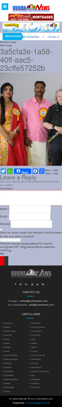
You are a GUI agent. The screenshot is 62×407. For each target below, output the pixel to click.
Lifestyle (35, 383)
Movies (7, 347)
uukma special (38, 355)
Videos (7, 391)
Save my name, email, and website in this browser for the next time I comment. (31, 234)
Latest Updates (38, 327)
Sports (34, 347)
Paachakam (36, 367)
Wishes (34, 363)
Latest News (10, 331)
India (33, 339)
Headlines (35, 379)
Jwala (6, 351)
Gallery (7, 327)
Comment (7, 188)
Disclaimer (36, 323)
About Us (8, 323)
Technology (9, 387)
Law (33, 375)
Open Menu (5, 6)
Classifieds (9, 375)
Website (5, 224)
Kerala (7, 339)
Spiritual (8, 335)
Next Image (6, 45)
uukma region (11, 355)
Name (4, 209)
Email (4, 216)
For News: (13, 301)
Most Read (36, 359)
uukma (34, 351)
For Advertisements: (18, 305)
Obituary (8, 363)
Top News (35, 387)
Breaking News (11, 379)
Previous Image (8, 42)
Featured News (11, 359)
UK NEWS (35, 335)
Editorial (7, 367)
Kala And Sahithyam (40, 371)
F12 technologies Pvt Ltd (37, 402)
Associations (36, 331)
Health (34, 343)
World (6, 343)
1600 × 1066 (51, 173)
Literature (8, 371)
